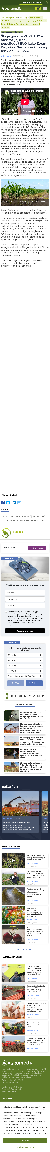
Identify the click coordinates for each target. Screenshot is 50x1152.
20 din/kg (12, 655)
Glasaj (16, 683)
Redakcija (18, 532)
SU (25, 696)
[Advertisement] (25, 381)
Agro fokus (14, 517)
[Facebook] (3, 502)
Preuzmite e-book (25, 631)
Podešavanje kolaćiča (25, 1147)
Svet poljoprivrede (31, 3)
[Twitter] (8, 502)
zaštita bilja (38, 517)
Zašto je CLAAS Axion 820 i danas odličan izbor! (35, 1025)
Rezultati (34, 683)
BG (7, 696)
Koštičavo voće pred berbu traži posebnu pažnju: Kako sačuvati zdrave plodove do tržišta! (35, 931)
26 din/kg (12, 670)
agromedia (24, 56)
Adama (4, 517)
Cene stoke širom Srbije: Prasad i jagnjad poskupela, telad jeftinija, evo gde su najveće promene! (36, 1007)
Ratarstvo (7, 819)
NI (16, 696)
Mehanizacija (32, 978)
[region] (25, 1127)
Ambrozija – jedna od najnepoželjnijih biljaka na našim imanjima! (36, 857)
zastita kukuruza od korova (33, 520)
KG (38, 696)
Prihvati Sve (25, 1140)
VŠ (30, 696)
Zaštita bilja (23, 18)
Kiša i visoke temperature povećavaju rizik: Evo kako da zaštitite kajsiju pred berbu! (36, 912)
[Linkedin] (14, 502)
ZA (43, 696)
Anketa (12, 642)
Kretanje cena (33, 995)
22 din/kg (12, 660)
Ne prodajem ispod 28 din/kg (21, 676)
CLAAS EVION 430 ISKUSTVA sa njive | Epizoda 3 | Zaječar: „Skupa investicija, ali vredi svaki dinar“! (35, 970)
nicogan (26, 517)
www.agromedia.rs (10, 1091)
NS (11, 696)
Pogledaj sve (25, 949)
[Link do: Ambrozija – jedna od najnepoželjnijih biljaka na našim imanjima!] (13, 860)
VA (34, 696)
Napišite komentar (37, 548)
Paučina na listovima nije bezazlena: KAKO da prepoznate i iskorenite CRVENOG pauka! (35, 892)
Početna (4, 18)
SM (20, 696)
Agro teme (13, 18)
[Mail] (19, 502)
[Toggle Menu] (45, 8)
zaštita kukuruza (9, 520)
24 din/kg (12, 665)
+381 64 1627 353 (15, 1087)
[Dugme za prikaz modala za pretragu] (47, 2)
